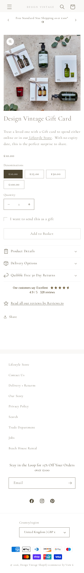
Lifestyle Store (40, 138)
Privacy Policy (19, 406)
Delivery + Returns (22, 385)
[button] (9, 7)
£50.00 (56, 174)
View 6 (69, 564)
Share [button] (13, 317)
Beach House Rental (23, 448)
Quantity (10, 195)
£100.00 (14, 184)
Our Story (16, 396)
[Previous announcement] (8, 20)
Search (13, 417)
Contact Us (17, 375)
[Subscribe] (70, 483)
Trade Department (22, 427)
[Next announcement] (76, 20)
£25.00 (34, 174)
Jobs (12, 438)
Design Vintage (29, 564)
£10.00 (13, 174)
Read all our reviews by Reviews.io (37, 303)
